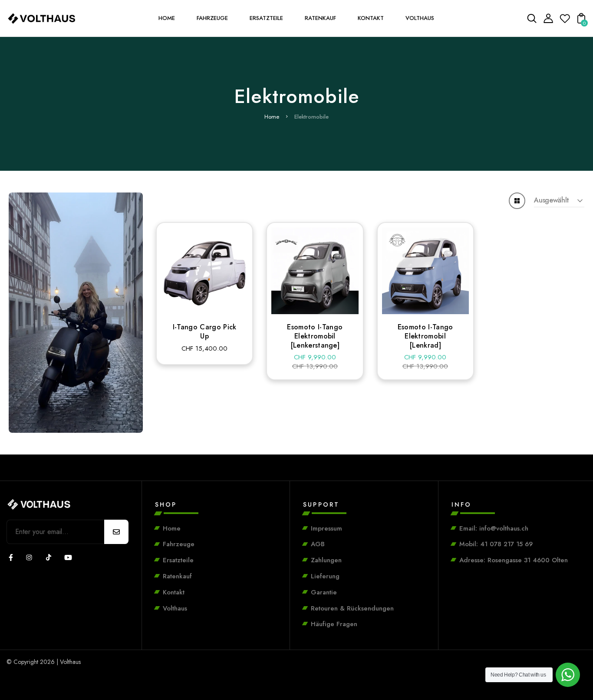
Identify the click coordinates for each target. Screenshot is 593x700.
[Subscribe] (116, 532)
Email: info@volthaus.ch (493, 528)
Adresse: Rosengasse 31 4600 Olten (513, 560)
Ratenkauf (177, 576)
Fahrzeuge (178, 544)
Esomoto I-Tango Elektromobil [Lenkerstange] (315, 336)
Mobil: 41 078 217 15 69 (496, 544)
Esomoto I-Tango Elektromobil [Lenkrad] (425, 336)
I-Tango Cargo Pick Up (205, 331)
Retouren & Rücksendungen (352, 608)
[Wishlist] (565, 21)
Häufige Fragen (334, 624)
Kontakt (173, 592)
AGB (318, 544)
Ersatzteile (178, 560)
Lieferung (325, 576)
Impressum (326, 528)
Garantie (324, 592)
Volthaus (175, 608)
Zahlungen (326, 560)
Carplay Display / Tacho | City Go (95, 683)
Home (271, 117)
